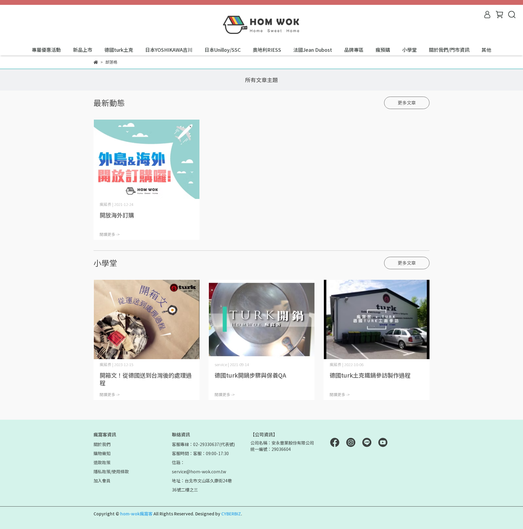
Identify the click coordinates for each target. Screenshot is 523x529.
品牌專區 (353, 49)
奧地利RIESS (267, 49)
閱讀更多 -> (110, 234)
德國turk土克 (118, 49)
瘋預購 (383, 49)
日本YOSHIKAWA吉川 (168, 49)
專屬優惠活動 (46, 49)
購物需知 (102, 453)
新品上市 (82, 49)
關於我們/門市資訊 (449, 49)
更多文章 (407, 102)
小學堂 (409, 49)
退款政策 (102, 462)
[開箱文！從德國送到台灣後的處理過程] (146, 319)
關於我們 (102, 444)
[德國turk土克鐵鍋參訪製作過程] (376, 319)
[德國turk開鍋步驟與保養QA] (261, 319)
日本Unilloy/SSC (223, 49)
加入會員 (102, 481)
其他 (486, 49)
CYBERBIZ (231, 514)
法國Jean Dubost (312, 49)
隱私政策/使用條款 (111, 471)
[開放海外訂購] (146, 159)
